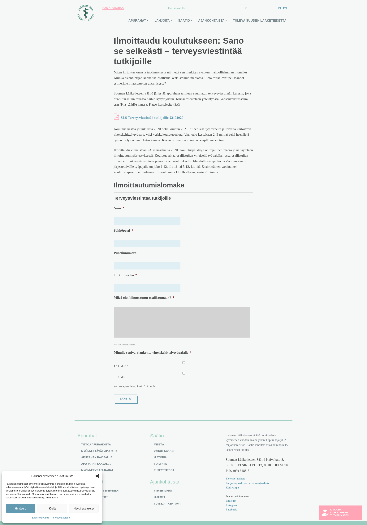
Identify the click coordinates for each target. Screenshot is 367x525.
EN (285, 8)
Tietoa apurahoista (96, 444)
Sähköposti (123, 230)
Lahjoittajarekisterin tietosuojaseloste (247, 483)
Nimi (119, 208)
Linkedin (231, 500)
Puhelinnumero (125, 253)
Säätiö (184, 20)
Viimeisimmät (163, 490)
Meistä (159, 444)
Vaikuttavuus (164, 451)
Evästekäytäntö (40, 517)
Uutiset (159, 497)
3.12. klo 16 (121, 377)
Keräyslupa (232, 487)
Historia (160, 457)
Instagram (232, 505)
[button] (97, 476)
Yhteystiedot (164, 470)
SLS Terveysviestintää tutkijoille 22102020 (152, 118)
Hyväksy (20, 508)
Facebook (231, 509)
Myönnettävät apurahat (100, 451)
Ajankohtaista (211, 20)
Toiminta (160, 463)
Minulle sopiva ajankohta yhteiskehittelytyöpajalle (153, 352)
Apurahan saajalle (96, 463)
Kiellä (52, 508)
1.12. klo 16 (121, 366)
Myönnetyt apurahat (97, 470)
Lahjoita (162, 20)
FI (279, 8)
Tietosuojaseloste (61, 517)
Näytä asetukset (84, 508)
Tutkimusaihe (125, 275)
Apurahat (137, 20)
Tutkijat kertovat (168, 503)
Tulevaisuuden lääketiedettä (260, 20)
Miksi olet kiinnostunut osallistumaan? (144, 298)
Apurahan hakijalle (96, 457)
